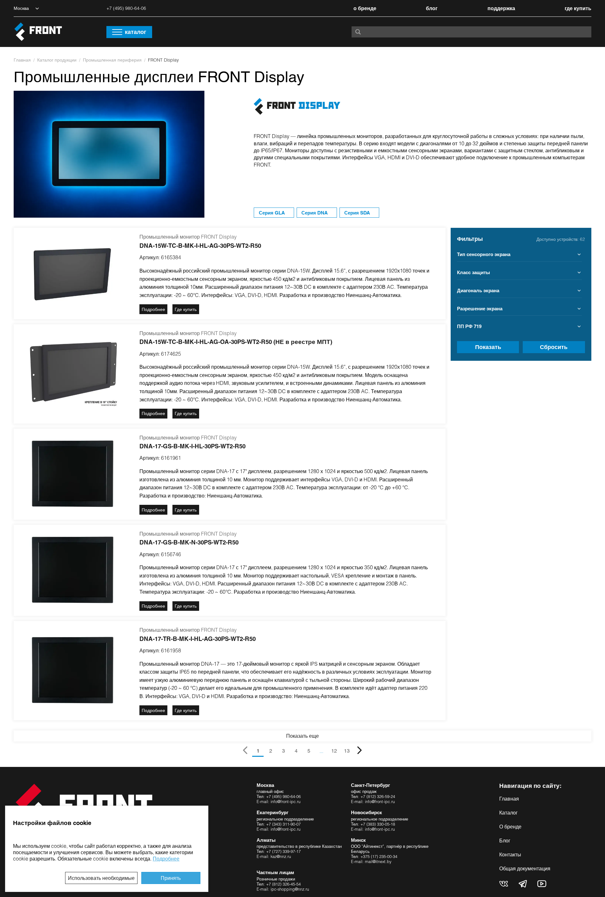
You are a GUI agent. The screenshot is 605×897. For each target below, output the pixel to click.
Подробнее (166, 858)
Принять (171, 878)
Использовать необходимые (101, 878)
